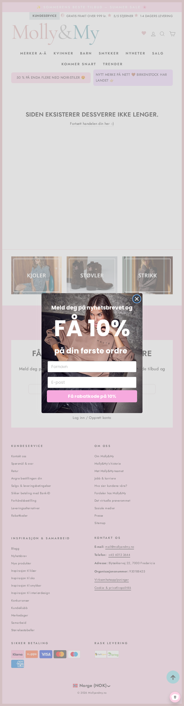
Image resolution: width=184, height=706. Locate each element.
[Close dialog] (137, 299)
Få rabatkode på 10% (92, 396)
